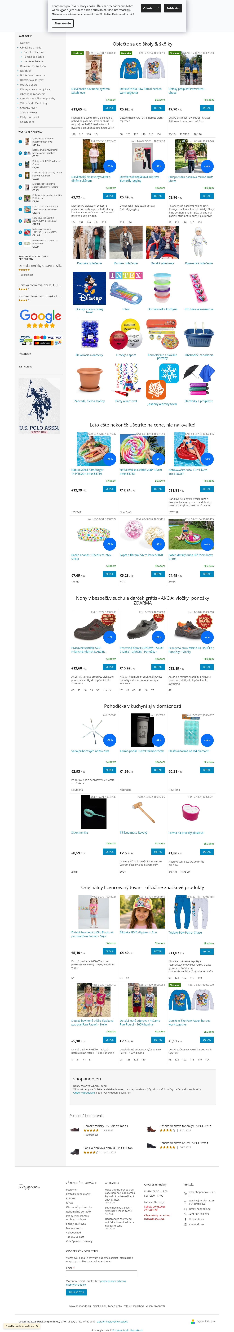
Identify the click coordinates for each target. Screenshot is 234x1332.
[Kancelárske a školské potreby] (162, 334)
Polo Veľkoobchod (133, 1306)
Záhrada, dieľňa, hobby (33, 103)
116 (81, 134)
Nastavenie (63, 23)
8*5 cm (173, 871)
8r (72, 1059)
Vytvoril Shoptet (206, 1321)
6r (72, 977)
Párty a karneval (29, 117)
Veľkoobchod (73, 1232)
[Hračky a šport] (126, 334)
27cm (74, 871)
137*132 (173, 512)
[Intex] (126, 288)
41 (140, 690)
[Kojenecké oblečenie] (199, 242)
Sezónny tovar (28, 107)
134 (96, 222)
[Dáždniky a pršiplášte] (199, 380)
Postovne (71, 1189)
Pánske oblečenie (34, 56)
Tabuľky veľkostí (75, 1236)
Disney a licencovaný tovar (35, 89)
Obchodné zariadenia (32, 94)
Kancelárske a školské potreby (37, 98)
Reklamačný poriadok (78, 1211)
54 (121, 977)
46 (72, 690)
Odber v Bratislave (84, 1092)
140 (89, 222)
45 (79, 690)
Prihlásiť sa (76, 1292)
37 (152, 690)
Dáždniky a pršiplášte (199, 400)
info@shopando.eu (200, 1208)
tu (128, 10)
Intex (126, 309)
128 (73, 134)
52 (127, 977)
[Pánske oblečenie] (126, 242)
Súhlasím (173, 8)
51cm (123, 582)
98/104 (172, 134)
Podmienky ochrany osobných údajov (77, 1217)
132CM (75, 582)
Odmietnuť (151, 8)
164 (73, 222)
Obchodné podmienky (79, 1207)
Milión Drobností (155, 1306)
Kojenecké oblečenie (199, 263)
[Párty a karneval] (126, 380)
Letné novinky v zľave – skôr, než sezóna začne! (119, 1209)
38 (97, 690)
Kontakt (70, 1198)
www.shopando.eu (80, 1306)
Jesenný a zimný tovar (162, 403)
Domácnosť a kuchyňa (33, 66)
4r (84, 1059)
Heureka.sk (136, 1330)
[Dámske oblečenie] (89, 242)
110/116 (197, 134)
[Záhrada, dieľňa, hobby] (89, 380)
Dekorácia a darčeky (31, 80)
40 (85, 690)
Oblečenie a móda (30, 47)
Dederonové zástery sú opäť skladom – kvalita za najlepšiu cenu (119, 1222)
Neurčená (125, 512)
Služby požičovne (76, 1223)
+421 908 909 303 (199, 1214)
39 (91, 690)
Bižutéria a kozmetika (32, 75)
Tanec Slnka (115, 1306)
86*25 (172, 582)
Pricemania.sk (120, 1330)
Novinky (24, 43)
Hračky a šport (28, 84)
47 (121, 690)
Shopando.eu (196, 1219)
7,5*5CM (185, 871)
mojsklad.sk (99, 1306)
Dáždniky (25, 70)
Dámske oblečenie (34, 52)
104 (96, 134)
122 (136, 134)
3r (90, 1059)
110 (89, 134)
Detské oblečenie (33, 61)
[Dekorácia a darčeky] (89, 334)
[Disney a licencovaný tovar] (89, 288)
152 (81, 222)
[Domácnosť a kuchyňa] (162, 288)
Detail (109, 107)
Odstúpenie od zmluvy (79, 1241)
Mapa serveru (74, 1228)
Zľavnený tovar (28, 112)
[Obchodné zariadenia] (199, 334)
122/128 (184, 134)
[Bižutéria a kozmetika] (199, 288)
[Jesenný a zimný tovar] (162, 381)
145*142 (76, 512)
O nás (69, 1202)
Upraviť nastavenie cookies (112, 1321)
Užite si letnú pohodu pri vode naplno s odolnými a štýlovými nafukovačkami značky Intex (120, 1194)
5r (78, 1059)
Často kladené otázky (78, 1194)
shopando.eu (196, 1224)
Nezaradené (27, 121)
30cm (123, 871)
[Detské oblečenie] (162, 242)
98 (121, 134)
